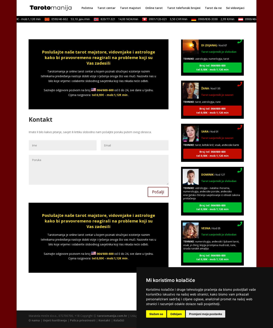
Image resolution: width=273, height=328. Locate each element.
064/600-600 (105, 90)
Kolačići (119, 320)
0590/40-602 (68, 19)
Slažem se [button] (156, 314)
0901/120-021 (165, 19)
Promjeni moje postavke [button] (205, 314)
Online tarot (154, 8)
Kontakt (104, 320)
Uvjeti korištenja (55, 320)
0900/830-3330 (214, 19)
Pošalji (158, 192)
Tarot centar (106, 8)
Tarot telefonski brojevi (183, 8)
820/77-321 (117, 19)
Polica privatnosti (82, 320)
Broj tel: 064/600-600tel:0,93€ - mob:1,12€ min (212, 64)
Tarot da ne (213, 8)
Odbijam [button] (176, 314)
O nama (34, 320)
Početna (87, 8)
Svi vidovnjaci (235, 8)
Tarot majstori (130, 8)
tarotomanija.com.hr (112, 316)
